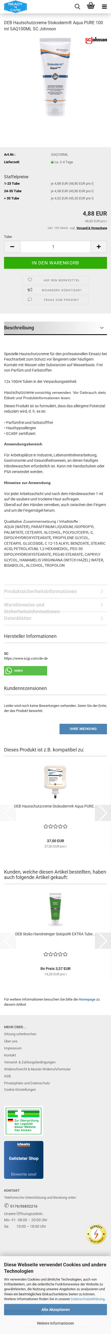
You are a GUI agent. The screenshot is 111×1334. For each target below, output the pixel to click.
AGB (7, 1076)
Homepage (87, 999)
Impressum (13, 1048)
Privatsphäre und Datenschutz (27, 1083)
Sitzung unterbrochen (20, 1034)
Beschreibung (19, 327)
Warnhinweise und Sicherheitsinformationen (32, 607)
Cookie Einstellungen (20, 1090)
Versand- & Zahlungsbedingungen (30, 1062)
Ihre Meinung (83, 729)
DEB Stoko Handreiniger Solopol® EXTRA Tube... (55, 934)
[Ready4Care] (13, 6)
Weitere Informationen (55, 1323)
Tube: (8, 237)
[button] (12, 247)
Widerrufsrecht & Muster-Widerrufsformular (37, 1069)
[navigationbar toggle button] (104, 6)
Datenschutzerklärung (88, 1299)
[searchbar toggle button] (77, 6)
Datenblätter (18, 618)
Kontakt (10, 1055)
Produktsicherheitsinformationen (40, 591)
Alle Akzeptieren (55, 1309)
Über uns (11, 1041)
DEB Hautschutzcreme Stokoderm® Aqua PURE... (55, 806)
